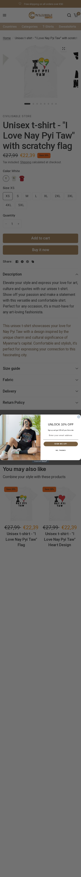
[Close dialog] (78, 416)
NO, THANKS (61, 450)
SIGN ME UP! (60, 444)
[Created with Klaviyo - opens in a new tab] (40, 461)
